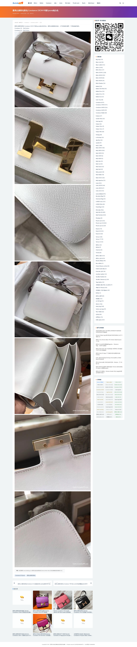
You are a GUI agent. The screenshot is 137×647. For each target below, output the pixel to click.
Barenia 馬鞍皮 (99, 260)
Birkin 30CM (99, 75)
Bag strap (98, 59)
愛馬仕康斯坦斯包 (31, 575)
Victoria (98, 252)
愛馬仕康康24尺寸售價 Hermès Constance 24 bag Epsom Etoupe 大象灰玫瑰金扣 (62, 635)
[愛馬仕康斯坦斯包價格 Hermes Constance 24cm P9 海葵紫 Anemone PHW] (42, 600)
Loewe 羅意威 (99, 194)
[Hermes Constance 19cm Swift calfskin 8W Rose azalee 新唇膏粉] (62, 600)
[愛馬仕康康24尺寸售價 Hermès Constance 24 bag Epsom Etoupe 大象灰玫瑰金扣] (62, 623)
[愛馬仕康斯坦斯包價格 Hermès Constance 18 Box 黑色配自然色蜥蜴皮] (22, 600)
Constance (26, 22)
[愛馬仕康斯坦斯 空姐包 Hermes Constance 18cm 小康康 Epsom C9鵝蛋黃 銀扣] (22, 623)
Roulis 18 (98, 231)
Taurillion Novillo (100, 276)
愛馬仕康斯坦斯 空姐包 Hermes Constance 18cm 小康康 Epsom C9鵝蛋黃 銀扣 (22, 635)
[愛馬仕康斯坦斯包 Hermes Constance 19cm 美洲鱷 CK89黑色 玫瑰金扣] (83, 600)
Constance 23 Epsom (20, 575)
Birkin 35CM (99, 78)
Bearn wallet (99, 65)
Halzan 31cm (99, 129)
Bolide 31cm (99, 96)
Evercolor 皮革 (99, 271)
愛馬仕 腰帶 (99, 296)
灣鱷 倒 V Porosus (100, 287)
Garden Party (99, 118)
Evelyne (98, 116)
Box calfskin (99, 263)
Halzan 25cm (99, 126)
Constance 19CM (100, 104)
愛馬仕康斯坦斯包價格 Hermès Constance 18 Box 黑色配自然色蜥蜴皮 (22, 612)
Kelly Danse (98, 166)
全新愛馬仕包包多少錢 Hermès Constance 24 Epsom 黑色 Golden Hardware (82, 635)
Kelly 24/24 (98, 177)
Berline (97, 247)
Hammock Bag (99, 199)
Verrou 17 (98, 239)
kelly (97, 145)
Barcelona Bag (99, 196)
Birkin (97, 67)
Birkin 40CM (99, 80)
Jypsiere (98, 142)
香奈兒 (98, 3)
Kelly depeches (99, 180)
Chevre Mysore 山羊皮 (101, 266)
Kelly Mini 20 (99, 212)
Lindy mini (98, 190)
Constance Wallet (100, 113)
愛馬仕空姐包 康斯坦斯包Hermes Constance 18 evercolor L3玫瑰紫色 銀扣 (42, 635)
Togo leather (99, 282)
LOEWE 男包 (99, 204)
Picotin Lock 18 (99, 223)
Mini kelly (98, 210)
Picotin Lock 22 (99, 225)
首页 (31, 3)
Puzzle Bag (98, 207)
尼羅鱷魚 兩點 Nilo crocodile (103, 285)
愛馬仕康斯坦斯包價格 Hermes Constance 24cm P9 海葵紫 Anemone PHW (41, 612)
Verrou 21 (98, 242)
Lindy (97, 183)
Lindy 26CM (99, 185)
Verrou (97, 237)
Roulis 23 (98, 233)
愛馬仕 (97, 245)
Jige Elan (98, 140)
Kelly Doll (98, 169)
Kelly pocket (99, 172)
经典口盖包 (98, 319)
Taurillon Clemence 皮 (101, 279)
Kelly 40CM (98, 158)
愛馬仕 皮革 (99, 258)
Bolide (97, 86)
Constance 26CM (100, 110)
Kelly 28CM (98, 150)
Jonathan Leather (100, 274)
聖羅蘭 (97, 298)
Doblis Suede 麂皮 (100, 268)
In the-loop (98, 137)
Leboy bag (98, 306)
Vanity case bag (99, 309)
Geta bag (98, 121)
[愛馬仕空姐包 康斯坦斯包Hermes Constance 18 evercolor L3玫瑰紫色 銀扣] (42, 623)
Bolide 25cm (99, 91)
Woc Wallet (99, 311)
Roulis (97, 228)
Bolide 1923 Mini (100, 88)
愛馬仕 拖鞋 (99, 255)
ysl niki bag (98, 301)
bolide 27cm (99, 94)
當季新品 (98, 317)
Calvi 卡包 (98, 99)
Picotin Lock (99, 220)
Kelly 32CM (98, 153)
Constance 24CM (16, 13)
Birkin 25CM (99, 72)
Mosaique (98, 218)
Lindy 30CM (99, 188)
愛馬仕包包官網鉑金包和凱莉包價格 (57, 644)
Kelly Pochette (99, 215)
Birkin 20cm (99, 70)
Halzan (97, 124)
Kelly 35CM (98, 156)
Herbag (97, 134)
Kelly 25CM (98, 147)
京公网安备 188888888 (90, 644)
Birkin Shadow (99, 83)
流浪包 (97, 314)
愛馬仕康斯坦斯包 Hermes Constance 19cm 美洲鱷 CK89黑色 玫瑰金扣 (83, 612)
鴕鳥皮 (97, 293)
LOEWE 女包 (99, 201)
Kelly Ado (98, 161)
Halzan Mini (99, 131)
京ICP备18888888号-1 (79, 644)
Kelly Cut (98, 164)
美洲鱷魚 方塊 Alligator (101, 290)
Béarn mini (98, 62)
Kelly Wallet (98, 174)
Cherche (98, 250)
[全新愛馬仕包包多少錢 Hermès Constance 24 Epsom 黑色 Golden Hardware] (83, 623)
